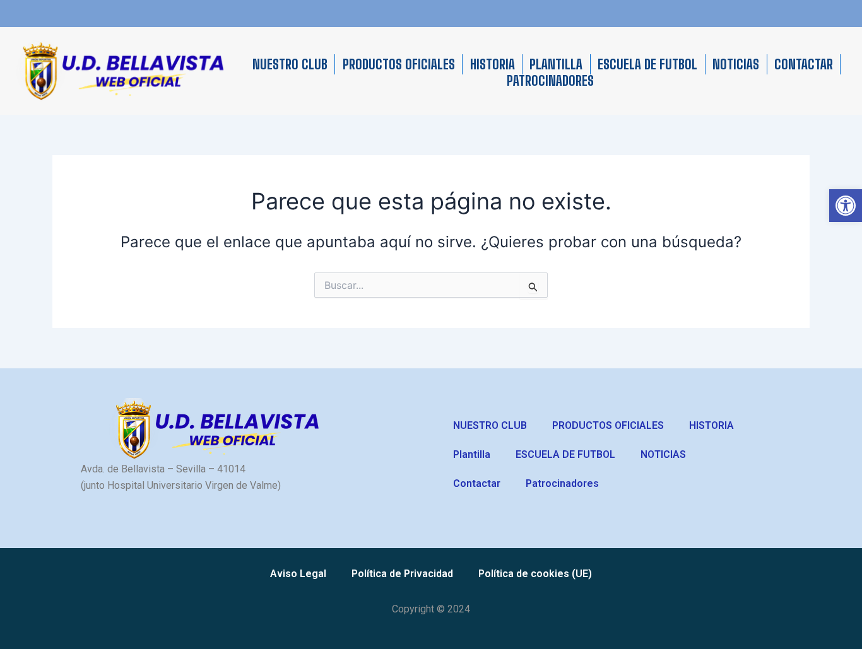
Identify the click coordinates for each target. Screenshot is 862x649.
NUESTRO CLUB (290, 64)
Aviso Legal (298, 574)
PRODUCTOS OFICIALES (399, 64)
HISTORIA (492, 64)
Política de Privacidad (402, 574)
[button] (845, 205)
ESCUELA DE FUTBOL (647, 64)
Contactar (803, 64)
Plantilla (555, 64)
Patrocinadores (550, 80)
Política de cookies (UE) (535, 574)
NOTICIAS (735, 64)
